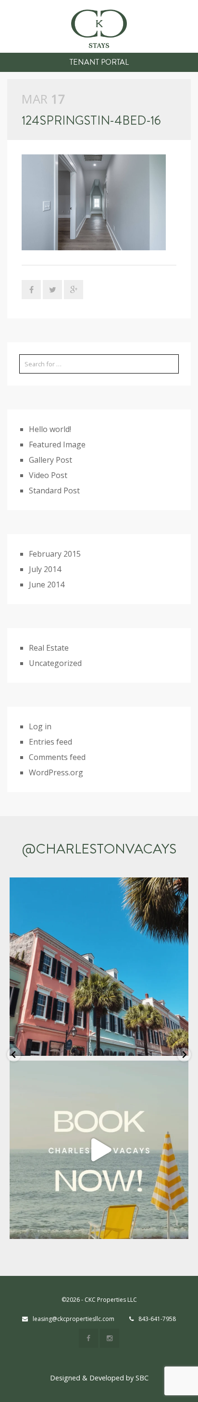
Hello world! (50, 429)
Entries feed (50, 741)
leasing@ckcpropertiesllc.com (73, 1319)
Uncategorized (55, 663)
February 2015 (55, 554)
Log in (40, 726)
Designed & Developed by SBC (99, 1377)
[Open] (99, 966)
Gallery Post (50, 460)
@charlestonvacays (99, 849)
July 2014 (45, 569)
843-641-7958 (157, 1319)
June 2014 (46, 584)
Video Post (48, 475)
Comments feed (57, 757)
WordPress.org (56, 772)
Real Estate (49, 648)
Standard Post (54, 490)
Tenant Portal (99, 62)
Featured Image (57, 444)
